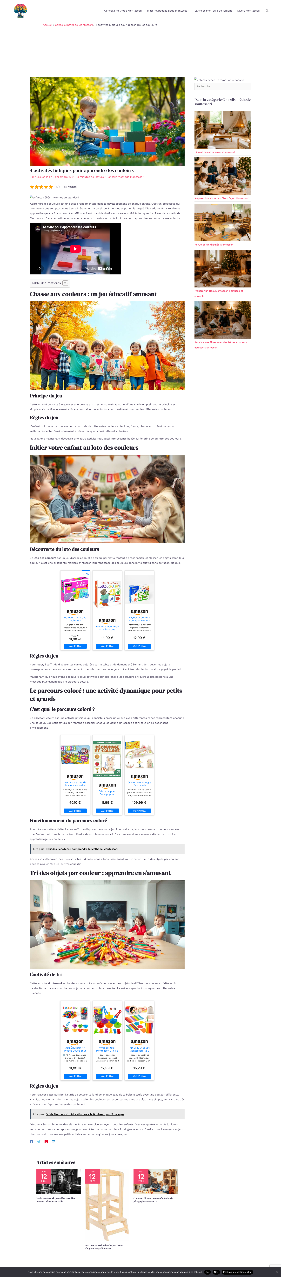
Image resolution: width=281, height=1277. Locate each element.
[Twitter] (38, 1141)
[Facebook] (31, 1141)
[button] (267, 11)
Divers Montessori (248, 10)
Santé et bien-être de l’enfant (213, 10)
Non (216, 1272)
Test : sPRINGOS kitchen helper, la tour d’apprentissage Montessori (104, 1247)
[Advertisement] (140, 53)
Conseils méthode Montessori (123, 10)
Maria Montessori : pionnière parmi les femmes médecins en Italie (55, 1200)
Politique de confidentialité (237, 1272)
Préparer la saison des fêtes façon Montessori (221, 198)
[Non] (277, 1272)
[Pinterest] (46, 1141)
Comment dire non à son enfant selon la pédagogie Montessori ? (153, 1200)
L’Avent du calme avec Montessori (214, 152)
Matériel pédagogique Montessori (168, 10)
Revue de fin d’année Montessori (214, 244)
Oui (207, 1272)
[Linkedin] (53, 1141)
